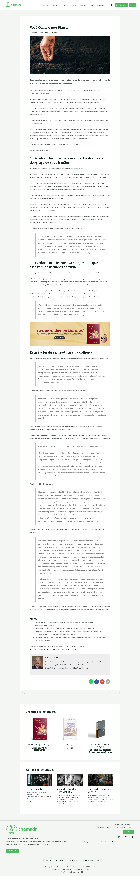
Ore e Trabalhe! (35, 789)
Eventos (65, 5)
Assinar (128, 832)
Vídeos (82, 5)
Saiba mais (12, 851)
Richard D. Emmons (50, 33)
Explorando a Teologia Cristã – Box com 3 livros (100, 751)
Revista (90, 5)
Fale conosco (46, 860)
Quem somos (59, 860)
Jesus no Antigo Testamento (39, 749)
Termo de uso (73, 860)
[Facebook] (112, 837)
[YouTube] (126, 837)
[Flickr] (133, 837)
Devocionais (100, 5)
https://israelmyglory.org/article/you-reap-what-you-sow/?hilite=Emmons (54, 649)
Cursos (74, 5)
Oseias (70, 748)
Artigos (45, 5)
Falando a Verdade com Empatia (67, 790)
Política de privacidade (91, 860)
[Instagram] (119, 837)
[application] (58, 5)
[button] (91, 681)
